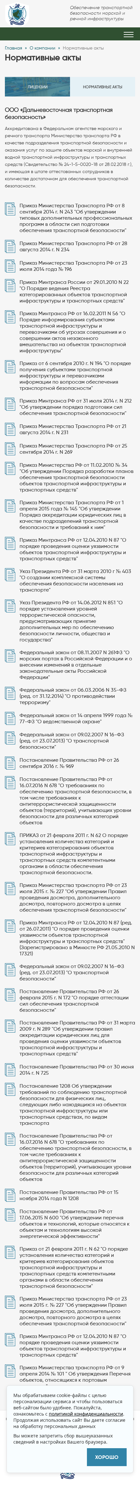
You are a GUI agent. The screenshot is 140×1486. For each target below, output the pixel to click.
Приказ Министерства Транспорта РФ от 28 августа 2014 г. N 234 (73, 246)
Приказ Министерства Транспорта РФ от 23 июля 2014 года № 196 (73, 266)
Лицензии (38, 86)
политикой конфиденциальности (86, 1414)
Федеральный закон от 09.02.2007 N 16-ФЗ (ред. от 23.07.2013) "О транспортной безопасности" (72, 740)
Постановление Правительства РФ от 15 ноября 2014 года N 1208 (69, 1195)
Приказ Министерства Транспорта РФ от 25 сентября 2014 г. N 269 (73, 449)
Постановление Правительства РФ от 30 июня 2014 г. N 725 (77, 1070)
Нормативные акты (102, 86)
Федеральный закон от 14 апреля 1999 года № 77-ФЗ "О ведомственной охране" (76, 718)
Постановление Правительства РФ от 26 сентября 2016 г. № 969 (69, 763)
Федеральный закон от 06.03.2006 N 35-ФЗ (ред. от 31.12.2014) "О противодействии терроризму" (73, 696)
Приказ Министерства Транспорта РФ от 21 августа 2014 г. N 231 (73, 429)
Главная (13, 48)
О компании (42, 48)
